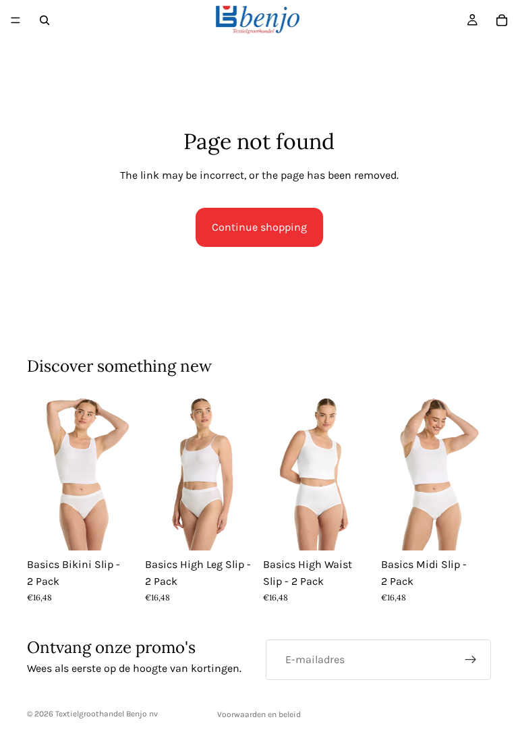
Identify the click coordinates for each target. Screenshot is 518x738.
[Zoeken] (44, 20)
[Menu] (15, 20)
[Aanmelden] (471, 660)
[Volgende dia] (122, 471)
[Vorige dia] (42, 471)
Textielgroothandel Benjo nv (106, 713)
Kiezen (127, 529)
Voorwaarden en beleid (259, 714)
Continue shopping (259, 227)
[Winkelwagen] (502, 20)
